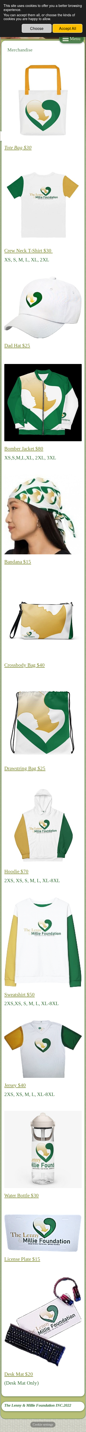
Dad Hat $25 (17, 345)
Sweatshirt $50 (19, 994)
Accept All (67, 28)
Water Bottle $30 (21, 1195)
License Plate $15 (22, 1259)
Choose (36, 28)
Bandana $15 (17, 561)
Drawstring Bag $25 (24, 768)
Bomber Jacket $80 (23, 448)
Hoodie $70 (16, 871)
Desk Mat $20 (18, 1374)
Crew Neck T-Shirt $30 (28, 250)
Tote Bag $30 (18, 147)
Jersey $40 (15, 1085)
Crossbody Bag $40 (24, 665)
